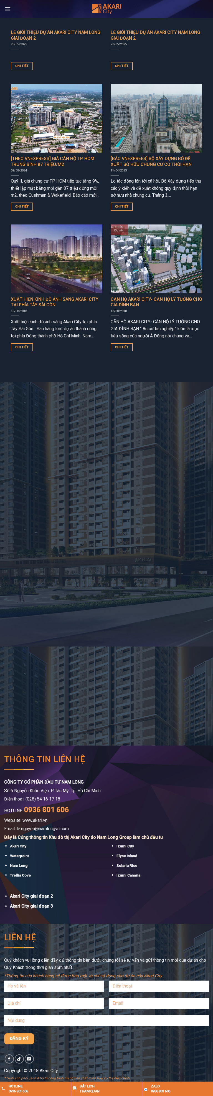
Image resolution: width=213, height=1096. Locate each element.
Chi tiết (22, 66)
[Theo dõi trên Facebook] (9, 1059)
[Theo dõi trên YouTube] (29, 1059)
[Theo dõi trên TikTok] (19, 1059)
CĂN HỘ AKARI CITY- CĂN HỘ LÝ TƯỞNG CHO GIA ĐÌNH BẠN (156, 302)
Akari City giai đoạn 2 (31, 896)
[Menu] (7, 9)
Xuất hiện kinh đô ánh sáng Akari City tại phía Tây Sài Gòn (54, 302)
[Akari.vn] (106, 9)
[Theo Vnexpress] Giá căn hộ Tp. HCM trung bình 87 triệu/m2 (52, 161)
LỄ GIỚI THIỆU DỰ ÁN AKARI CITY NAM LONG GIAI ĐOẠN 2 (55, 35)
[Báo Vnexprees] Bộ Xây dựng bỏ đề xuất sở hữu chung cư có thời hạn (151, 161)
